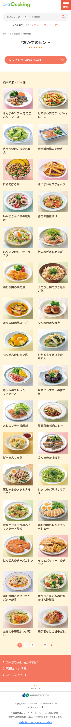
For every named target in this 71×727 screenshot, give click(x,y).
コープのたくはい (17, 675)
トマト (45, 25)
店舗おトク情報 (16, 668)
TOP (5, 34)
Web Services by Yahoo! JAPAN (35, 722)
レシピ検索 (15, 34)
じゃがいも (34, 25)
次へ (51, 645)
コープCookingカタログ (22, 662)
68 (45, 645)
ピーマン (54, 25)
